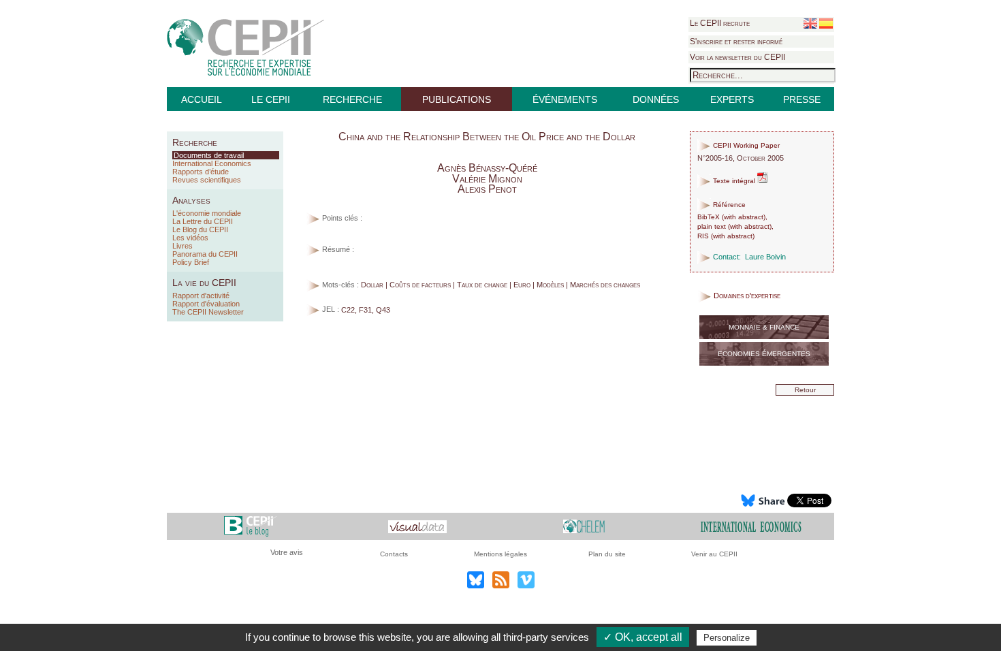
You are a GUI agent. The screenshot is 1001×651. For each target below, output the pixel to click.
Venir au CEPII (714, 554)
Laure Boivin (765, 257)
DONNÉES (656, 99)
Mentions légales (500, 554)
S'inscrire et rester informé (736, 41)
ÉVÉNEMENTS (565, 99)
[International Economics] (751, 526)
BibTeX (708, 217)
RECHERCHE (352, 99)
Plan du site (607, 554)
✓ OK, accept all (642, 637)
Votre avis (286, 552)
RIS (703, 236)
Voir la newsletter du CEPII (737, 57)
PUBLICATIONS (456, 99)
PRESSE (802, 99)
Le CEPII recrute (720, 23)
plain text (711, 226)
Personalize (726, 638)
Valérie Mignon (487, 179)
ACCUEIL (201, 99)
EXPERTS (732, 99)
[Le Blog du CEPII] (250, 526)
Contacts (394, 554)
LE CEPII (270, 99)
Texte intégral (734, 181)
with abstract (743, 217)
